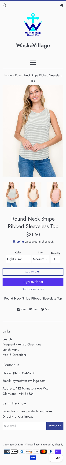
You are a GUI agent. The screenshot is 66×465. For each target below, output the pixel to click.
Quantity (55, 253)
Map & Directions (15, 354)
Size (40, 252)
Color (18, 252)
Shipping (18, 241)
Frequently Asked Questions (22, 344)
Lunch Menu (11, 349)
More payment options (33, 289)
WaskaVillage (32, 444)
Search (7, 339)
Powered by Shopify (52, 444)
